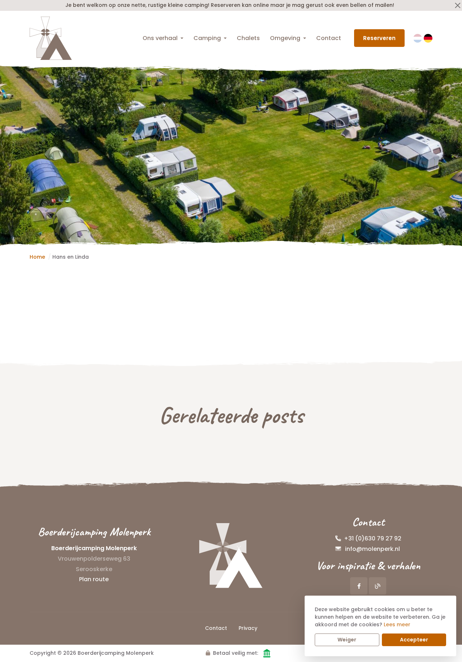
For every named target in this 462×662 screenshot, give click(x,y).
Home (37, 256)
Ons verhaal (160, 38)
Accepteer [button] (414, 639)
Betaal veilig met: (235, 653)
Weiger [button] (346, 639)
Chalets (248, 38)
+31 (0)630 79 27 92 (372, 538)
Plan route (94, 579)
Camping (207, 38)
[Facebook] (358, 586)
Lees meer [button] (397, 624)
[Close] (458, 5)
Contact (328, 38)
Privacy (248, 628)
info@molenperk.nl (372, 549)
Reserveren (379, 38)
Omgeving (285, 38)
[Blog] (377, 586)
